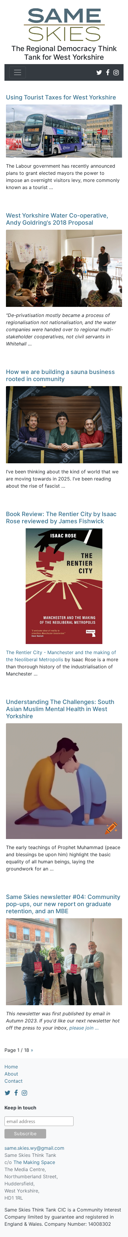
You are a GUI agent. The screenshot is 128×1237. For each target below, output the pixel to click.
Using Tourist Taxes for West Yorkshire (61, 97)
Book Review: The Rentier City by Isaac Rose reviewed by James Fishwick (61, 517)
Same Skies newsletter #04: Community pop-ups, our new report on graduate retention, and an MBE (63, 904)
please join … (84, 1028)
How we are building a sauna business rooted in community (60, 375)
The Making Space (34, 1162)
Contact (13, 1081)
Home (11, 1067)
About (11, 1074)
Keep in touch (20, 1108)
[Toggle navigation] (17, 72)
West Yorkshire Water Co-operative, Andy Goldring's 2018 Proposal (57, 219)
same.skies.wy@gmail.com (34, 1148)
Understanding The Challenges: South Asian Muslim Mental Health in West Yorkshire (60, 709)
